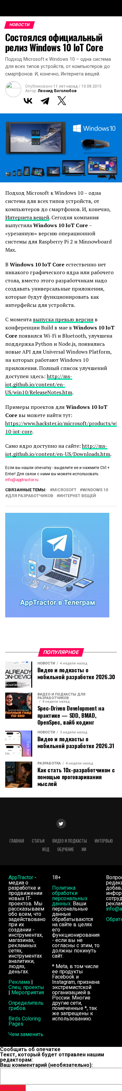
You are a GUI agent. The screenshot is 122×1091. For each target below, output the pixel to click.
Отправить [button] (13, 1088)
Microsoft (64, 490)
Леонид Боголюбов (57, 91)
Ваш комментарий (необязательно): (46, 1065)
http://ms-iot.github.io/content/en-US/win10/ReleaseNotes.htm (38, 384)
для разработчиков (30, 496)
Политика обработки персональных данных (70, 896)
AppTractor (20, 877)
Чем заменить (25, 1034)
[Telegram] (45, 101)
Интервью (104, 841)
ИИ (84, 849)
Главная (16, 841)
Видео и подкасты (69, 841)
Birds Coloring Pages (24, 1021)
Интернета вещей (27, 217)
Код (45, 849)
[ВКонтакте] (28, 101)
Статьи (38, 841)
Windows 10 (95, 490)
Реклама (19, 982)
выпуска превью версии (63, 319)
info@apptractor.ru (21, 480)
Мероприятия (27, 992)
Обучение (65, 849)
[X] (62, 101)
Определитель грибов (26, 1005)
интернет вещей (77, 496)
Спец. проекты (26, 987)
